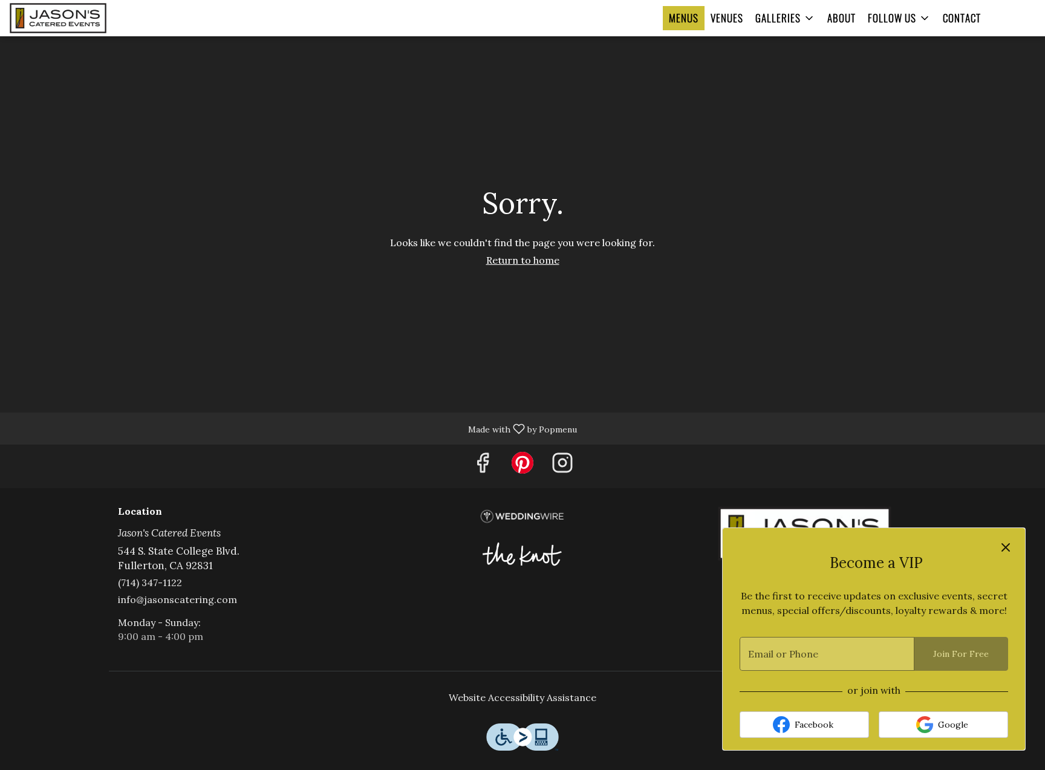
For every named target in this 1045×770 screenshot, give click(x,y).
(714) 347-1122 (150, 582)
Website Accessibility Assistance (522, 697)
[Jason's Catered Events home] (79, 18)
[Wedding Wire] (522, 515)
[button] (785, 18)
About (841, 17)
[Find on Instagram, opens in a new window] (562, 466)
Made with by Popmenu (293, 428)
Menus (683, 17)
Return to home (522, 260)
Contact (962, 17)
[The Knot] (522, 552)
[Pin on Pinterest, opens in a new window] (522, 466)
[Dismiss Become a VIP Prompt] (1005, 547)
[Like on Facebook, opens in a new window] (482, 466)
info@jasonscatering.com (177, 599)
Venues (727, 17)
